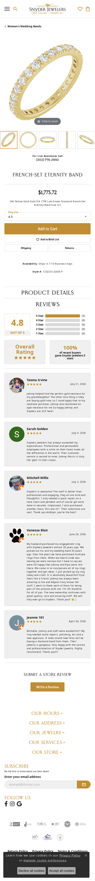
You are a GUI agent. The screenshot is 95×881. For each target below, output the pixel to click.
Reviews (48, 304)
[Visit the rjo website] (35, 837)
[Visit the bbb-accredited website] (14, 824)
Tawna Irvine (37, 380)
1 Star (40, 333)
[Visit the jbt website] (55, 824)
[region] (47, 84)
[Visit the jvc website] (41, 824)
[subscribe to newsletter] (84, 784)
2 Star (40, 329)
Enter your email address (22, 777)
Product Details (47, 292)
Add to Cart (47, 228)
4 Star (40, 320)
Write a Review (47, 687)
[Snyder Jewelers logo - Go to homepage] (47, 8)
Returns (69, 248)
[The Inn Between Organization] (47, 837)
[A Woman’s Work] (60, 837)
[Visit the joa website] (28, 824)
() (83, 316)
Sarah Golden (37, 429)
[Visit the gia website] (80, 824)
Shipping (26, 248)
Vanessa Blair (37, 530)
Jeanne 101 (35, 617)
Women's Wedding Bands (24, 26)
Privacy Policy (70, 855)
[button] (15, 8)
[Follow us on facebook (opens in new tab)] (6, 804)
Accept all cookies (61, 870)
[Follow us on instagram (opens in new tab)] (12, 804)
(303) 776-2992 (47, 159)
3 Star (40, 324)
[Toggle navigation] (7, 9)
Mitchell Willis (37, 478)
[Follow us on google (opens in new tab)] (19, 804)
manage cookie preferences (44, 860)
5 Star (40, 316)
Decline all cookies (31, 870)
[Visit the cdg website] (67, 824)
